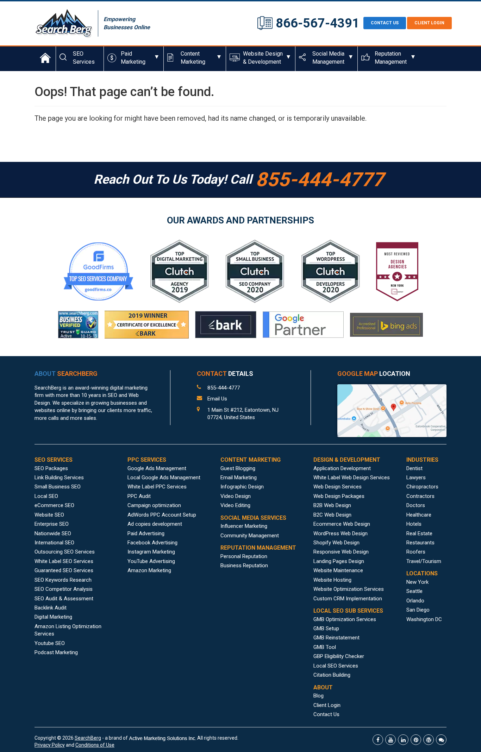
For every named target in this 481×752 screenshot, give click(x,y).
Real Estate (419, 533)
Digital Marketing (53, 617)
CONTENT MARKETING (250, 459)
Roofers (415, 552)
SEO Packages (51, 468)
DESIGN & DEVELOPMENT (346, 459)
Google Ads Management (156, 468)
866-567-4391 (318, 23)
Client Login (429, 22)
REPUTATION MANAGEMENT (258, 547)
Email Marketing (238, 477)
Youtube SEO (50, 643)
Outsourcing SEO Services (65, 552)
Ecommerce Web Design (341, 524)
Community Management (249, 535)
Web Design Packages (338, 496)
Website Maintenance (338, 570)
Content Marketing (193, 57)
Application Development (342, 468)
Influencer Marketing (243, 526)
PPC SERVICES (146, 459)
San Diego (418, 610)
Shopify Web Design (336, 542)
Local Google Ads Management (163, 477)
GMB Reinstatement (336, 637)
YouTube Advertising (151, 561)
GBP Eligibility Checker (338, 656)
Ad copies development (154, 524)
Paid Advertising (145, 533)
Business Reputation (244, 565)
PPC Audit (139, 496)
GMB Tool (324, 647)
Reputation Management (391, 57)
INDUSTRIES (422, 459)
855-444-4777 (223, 388)
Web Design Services (337, 487)
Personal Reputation (243, 556)
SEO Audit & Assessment (64, 598)
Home (45, 57)
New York (417, 582)
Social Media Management (328, 57)
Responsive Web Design (341, 552)
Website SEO (49, 515)
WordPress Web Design (340, 533)
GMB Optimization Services (344, 619)
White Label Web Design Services (351, 477)
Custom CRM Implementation (347, 598)
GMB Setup (326, 628)
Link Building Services (59, 477)
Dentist (414, 468)
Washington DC (424, 619)
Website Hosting (332, 580)
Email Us (217, 399)
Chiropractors (422, 487)
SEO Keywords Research (63, 580)
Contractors (420, 496)
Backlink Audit (51, 608)
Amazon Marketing (149, 570)
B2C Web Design (332, 515)
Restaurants (420, 542)
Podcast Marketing (56, 652)
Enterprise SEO (52, 524)
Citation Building (331, 675)
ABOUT (66, 373)
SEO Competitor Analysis (64, 589)
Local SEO (46, 496)
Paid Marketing (133, 57)
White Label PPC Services (157, 487)
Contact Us (326, 714)
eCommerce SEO (54, 505)
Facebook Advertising (152, 542)
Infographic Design (242, 487)
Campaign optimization (154, 505)
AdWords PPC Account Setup (161, 515)
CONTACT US (385, 22)
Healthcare (418, 515)
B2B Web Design (332, 505)
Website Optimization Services (348, 589)
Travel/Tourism (423, 561)
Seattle (414, 591)
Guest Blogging (237, 468)
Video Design (235, 496)
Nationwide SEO (53, 533)
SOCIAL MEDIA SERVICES (253, 517)
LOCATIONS (422, 573)
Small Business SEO (58, 487)
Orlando (415, 601)
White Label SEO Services (64, 561)
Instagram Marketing (151, 552)
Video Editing (235, 505)
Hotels (413, 524)
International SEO (54, 542)
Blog (318, 696)
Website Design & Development (263, 57)
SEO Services (84, 57)
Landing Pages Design (338, 561)
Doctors (415, 505)
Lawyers (416, 477)
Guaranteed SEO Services (64, 570)
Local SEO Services (335, 666)
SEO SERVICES (54, 459)
